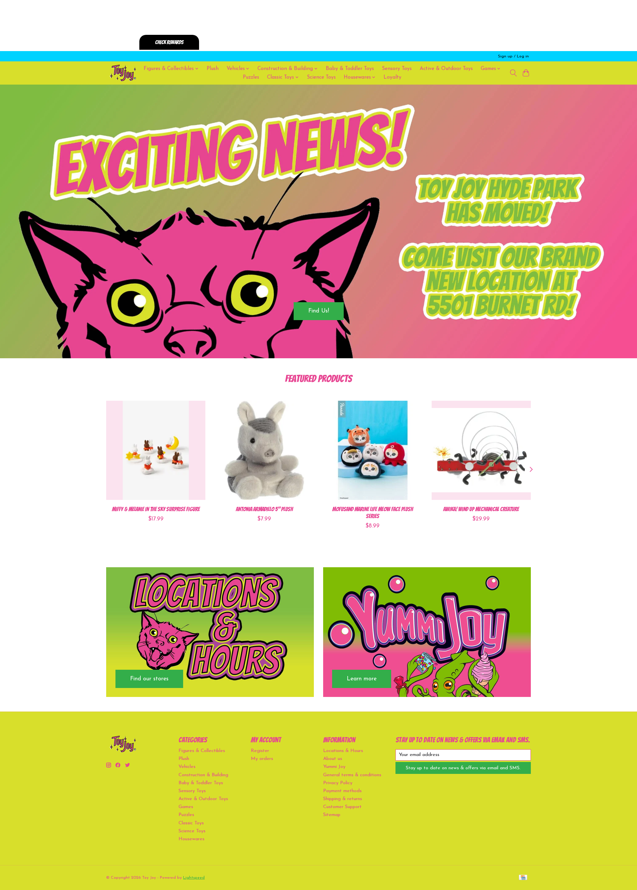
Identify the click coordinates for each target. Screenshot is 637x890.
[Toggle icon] (513, 73)
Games (185, 806)
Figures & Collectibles (201, 750)
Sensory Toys (397, 68)
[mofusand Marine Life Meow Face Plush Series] (372, 450)
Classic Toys (191, 823)
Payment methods (342, 790)
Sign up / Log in (513, 56)
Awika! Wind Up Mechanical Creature (481, 509)
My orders (262, 758)
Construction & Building (203, 775)
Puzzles (251, 77)
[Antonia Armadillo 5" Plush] (264, 450)
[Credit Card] (523, 878)
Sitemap (331, 814)
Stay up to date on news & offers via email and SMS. (463, 768)
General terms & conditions (352, 775)
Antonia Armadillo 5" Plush (264, 509)
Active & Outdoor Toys (446, 68)
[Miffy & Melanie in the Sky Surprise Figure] (155, 450)
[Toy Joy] (122, 73)
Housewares (191, 839)
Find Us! (318, 311)
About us (332, 758)
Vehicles (186, 766)
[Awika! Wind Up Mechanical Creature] (481, 450)
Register (260, 750)
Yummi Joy (334, 766)
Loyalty (392, 77)
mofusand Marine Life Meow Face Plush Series (372, 512)
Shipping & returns (342, 798)
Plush (213, 68)
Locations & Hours (343, 750)
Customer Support (342, 806)
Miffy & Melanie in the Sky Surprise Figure (156, 509)
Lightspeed (194, 878)
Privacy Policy (337, 783)
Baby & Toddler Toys (350, 68)
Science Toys (321, 77)
